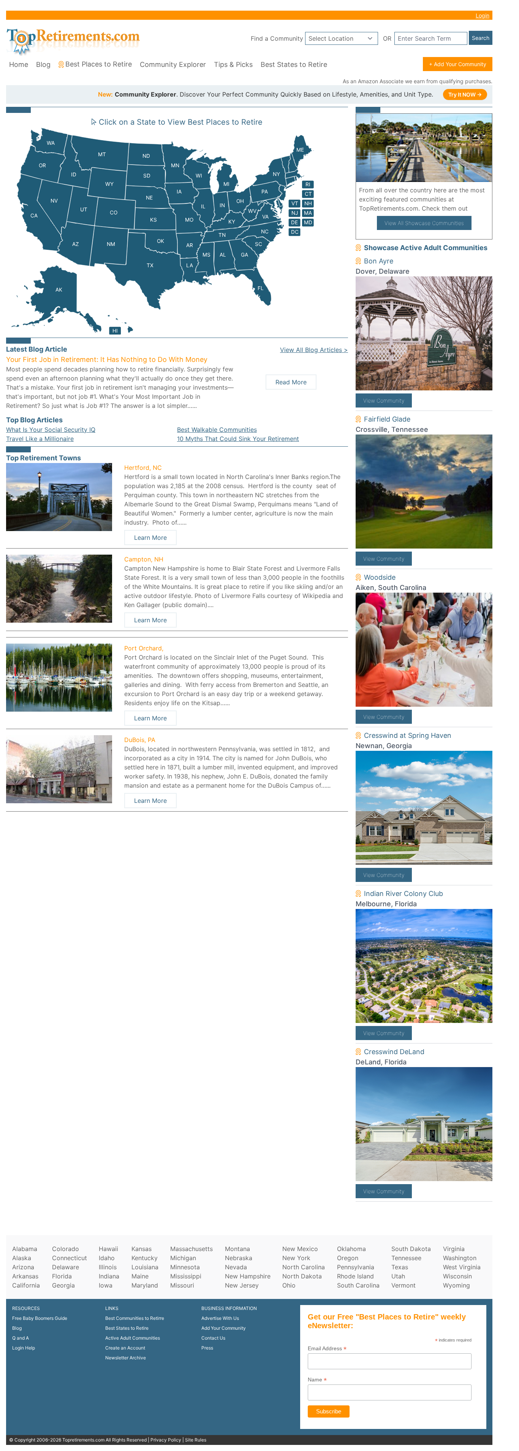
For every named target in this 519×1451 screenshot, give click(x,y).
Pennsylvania (355, 1267)
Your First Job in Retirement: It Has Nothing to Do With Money (106, 359)
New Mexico (300, 1249)
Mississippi (185, 1276)
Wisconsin (457, 1276)
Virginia (454, 1249)
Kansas (141, 1249)
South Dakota (411, 1249)
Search (480, 38)
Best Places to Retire (98, 64)
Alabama (24, 1249)
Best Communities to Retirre (134, 1318)
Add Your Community (223, 1328)
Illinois (108, 1267)
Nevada (236, 1267)
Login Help (23, 1348)
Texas (399, 1267)
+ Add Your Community (457, 64)
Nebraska (238, 1258)
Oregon (347, 1258)
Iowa (105, 1285)
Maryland (144, 1285)
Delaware (65, 1267)
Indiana (109, 1276)
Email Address (327, 1348)
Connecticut (69, 1258)
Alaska (21, 1258)
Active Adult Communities (132, 1338)
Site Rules (195, 1440)
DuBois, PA (139, 740)
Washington (459, 1258)
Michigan (183, 1258)
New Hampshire (248, 1276)
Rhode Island (355, 1276)
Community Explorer (173, 64)
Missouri (182, 1285)
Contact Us (213, 1338)
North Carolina (303, 1267)
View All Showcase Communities (424, 223)
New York (296, 1258)
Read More (291, 382)
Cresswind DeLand (394, 1052)
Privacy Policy (165, 1440)
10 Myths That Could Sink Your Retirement (238, 438)
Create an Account (125, 1348)
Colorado (65, 1249)
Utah (398, 1276)
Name (317, 1379)
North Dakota (302, 1276)
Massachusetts (191, 1249)
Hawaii (108, 1249)
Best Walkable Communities (217, 429)
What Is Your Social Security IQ (50, 429)
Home (18, 64)
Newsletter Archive (125, 1358)
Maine (140, 1276)
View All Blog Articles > (314, 350)
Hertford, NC (143, 467)
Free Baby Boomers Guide (39, 1318)
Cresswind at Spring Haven (407, 735)
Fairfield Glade (387, 419)
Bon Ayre (378, 261)
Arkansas (25, 1276)
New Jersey (242, 1285)
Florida (62, 1276)
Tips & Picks (233, 64)
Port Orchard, (143, 648)
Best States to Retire (294, 64)
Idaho (107, 1258)
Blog (43, 64)
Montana (237, 1249)
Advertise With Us (220, 1318)
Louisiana (144, 1267)
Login (482, 15)
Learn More (150, 537)
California (26, 1285)
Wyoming (456, 1285)
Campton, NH (143, 559)
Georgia (63, 1285)
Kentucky (144, 1258)
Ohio (289, 1285)
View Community (383, 400)
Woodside (380, 577)
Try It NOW (465, 94)
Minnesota (185, 1267)
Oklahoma (351, 1249)
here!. (478, 208)
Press (207, 1348)
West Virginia (462, 1267)
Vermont (403, 1285)
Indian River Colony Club (403, 894)
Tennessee (406, 1258)
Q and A (20, 1338)
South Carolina (358, 1285)
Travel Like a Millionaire (40, 438)
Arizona (23, 1267)
